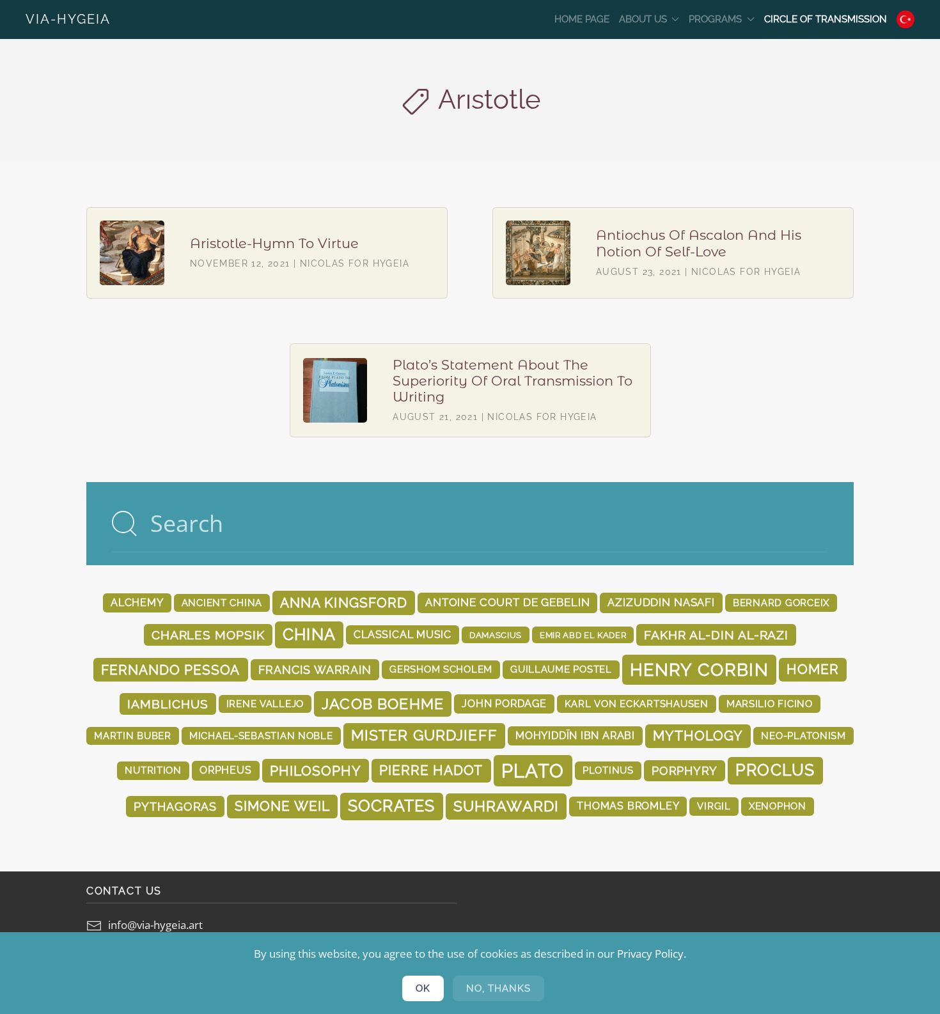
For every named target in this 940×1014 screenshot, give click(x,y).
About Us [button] (643, 19)
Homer (813, 669)
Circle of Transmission (825, 19)
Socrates (391, 806)
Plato (533, 771)
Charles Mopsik (208, 635)
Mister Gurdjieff (424, 735)
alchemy (137, 603)
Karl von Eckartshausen (637, 703)
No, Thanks (498, 988)
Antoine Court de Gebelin (507, 602)
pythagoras (175, 806)
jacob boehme (383, 703)
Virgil (713, 805)
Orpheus (226, 770)
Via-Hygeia (68, 19)
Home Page (581, 19)
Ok (423, 988)
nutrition (153, 770)
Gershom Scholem (440, 669)
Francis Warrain (315, 669)
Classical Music (402, 634)
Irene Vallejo (265, 703)
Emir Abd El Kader (583, 635)
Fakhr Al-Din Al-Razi (716, 635)
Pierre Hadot (431, 770)
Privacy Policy (650, 953)
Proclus (775, 770)
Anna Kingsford (343, 603)
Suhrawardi (506, 806)
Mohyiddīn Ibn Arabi (575, 735)
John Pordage (504, 704)
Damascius (495, 635)
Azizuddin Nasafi (661, 602)
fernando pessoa (170, 670)
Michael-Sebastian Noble (261, 735)
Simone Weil (282, 806)
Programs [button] (715, 19)
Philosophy (316, 771)
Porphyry (684, 770)
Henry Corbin (699, 669)
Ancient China (222, 602)
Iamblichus (167, 704)
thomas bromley (628, 806)
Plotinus (608, 770)
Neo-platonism (803, 735)
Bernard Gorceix (781, 602)
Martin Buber (132, 735)
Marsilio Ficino (769, 703)
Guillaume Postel (561, 669)
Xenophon (777, 805)
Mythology (698, 736)
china (309, 634)
